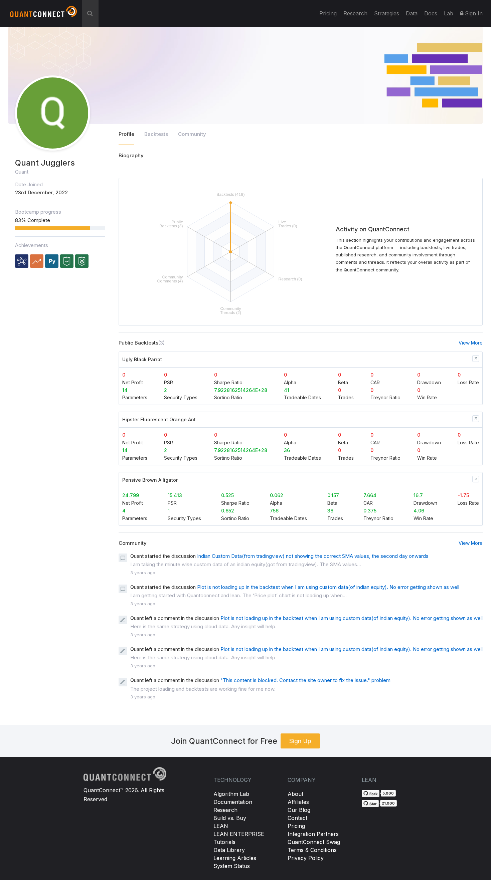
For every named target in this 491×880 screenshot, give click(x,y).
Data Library (229, 850)
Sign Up (300, 740)
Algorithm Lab (231, 794)
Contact (297, 818)
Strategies (386, 13)
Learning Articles (234, 858)
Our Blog (299, 810)
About (295, 794)
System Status (231, 866)
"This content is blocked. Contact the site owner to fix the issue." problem (305, 680)
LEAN (220, 826)
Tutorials (224, 842)
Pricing (328, 13)
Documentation (232, 802)
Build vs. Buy (229, 818)
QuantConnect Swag (314, 842)
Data (412, 13)
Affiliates (298, 802)
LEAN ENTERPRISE (238, 834)
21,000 (388, 803)
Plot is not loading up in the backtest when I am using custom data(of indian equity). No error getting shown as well (328, 587)
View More (471, 343)
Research (355, 13)
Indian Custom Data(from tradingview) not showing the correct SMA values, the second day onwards (313, 556)
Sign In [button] (473, 13)
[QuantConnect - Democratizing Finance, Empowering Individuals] (43, 14)
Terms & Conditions (312, 850)
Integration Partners (313, 834)
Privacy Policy (306, 858)
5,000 (388, 793)
